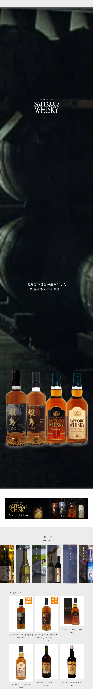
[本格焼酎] (23, 582)
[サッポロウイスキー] (70, 582)
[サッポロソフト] (39, 582)
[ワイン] (54, 582)
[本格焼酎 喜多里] (7, 582)
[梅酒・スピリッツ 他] (86, 582)
